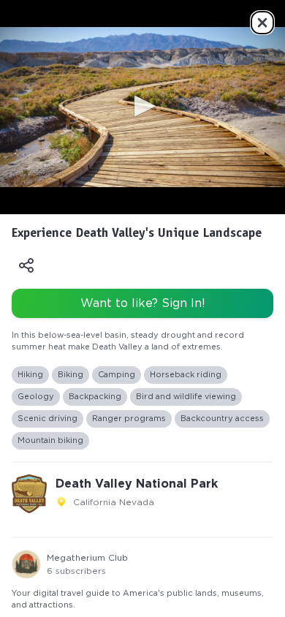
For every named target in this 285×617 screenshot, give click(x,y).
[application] (142, 107)
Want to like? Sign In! (142, 303)
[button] (142, 106)
